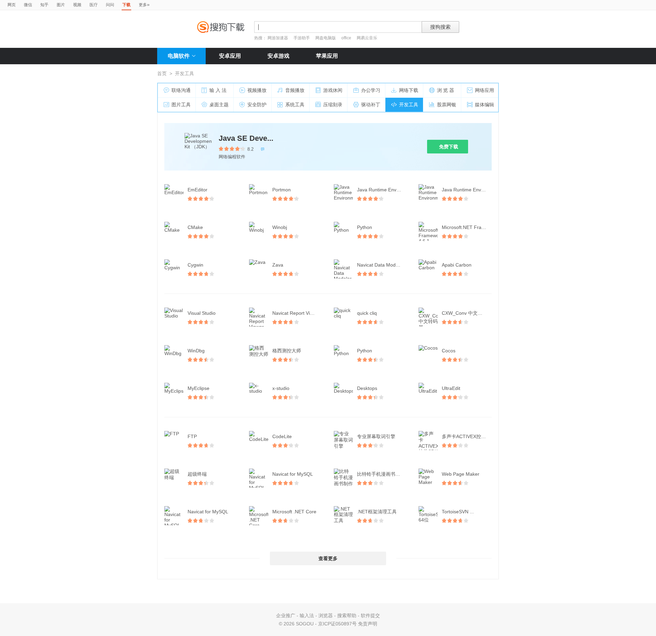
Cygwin (195, 265)
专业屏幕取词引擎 (376, 436)
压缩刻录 (332, 104)
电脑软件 (179, 56)
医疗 (94, 4)
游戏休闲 (332, 90)
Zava (277, 265)
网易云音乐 (367, 38)
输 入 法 (218, 90)
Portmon (281, 189)
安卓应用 (230, 56)
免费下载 (448, 146)
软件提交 (370, 615)
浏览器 (325, 615)
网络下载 (408, 90)
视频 (77, 4)
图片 (61, 4)
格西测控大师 (286, 350)
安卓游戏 (278, 56)
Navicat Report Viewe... (297, 313)
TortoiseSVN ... (458, 511)
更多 (144, 4)
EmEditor (197, 189)
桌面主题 (219, 104)
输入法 (307, 615)
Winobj (279, 227)
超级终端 (197, 474)
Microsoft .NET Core (294, 511)
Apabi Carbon (457, 265)
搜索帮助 (346, 615)
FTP (192, 436)
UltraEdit (451, 388)
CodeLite (282, 436)
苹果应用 (327, 56)
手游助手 (302, 38)
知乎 (44, 4)
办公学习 (370, 90)
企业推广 (285, 615)
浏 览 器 (445, 90)
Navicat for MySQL (292, 474)
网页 (12, 4)
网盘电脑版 (325, 38)
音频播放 (294, 90)
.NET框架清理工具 (377, 511)
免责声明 (367, 623)
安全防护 (256, 104)
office (346, 38)
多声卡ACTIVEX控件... (466, 436)
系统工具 (294, 104)
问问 (110, 4)
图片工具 (181, 104)
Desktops (367, 388)
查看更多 (328, 558)
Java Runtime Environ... (382, 189)
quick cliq (367, 313)
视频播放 (256, 90)
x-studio (280, 388)
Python (364, 227)
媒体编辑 (484, 104)
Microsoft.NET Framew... (467, 227)
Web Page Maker (460, 474)
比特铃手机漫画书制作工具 (382, 474)
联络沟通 (181, 90)
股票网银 (446, 104)
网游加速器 (278, 38)
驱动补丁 (370, 104)
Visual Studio (202, 313)
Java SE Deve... (246, 138)
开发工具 (408, 104)
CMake (195, 227)
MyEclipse (198, 388)
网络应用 (484, 90)
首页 (162, 73)
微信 (28, 4)
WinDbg (196, 350)
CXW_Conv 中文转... (464, 313)
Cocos (448, 350)
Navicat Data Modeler (380, 265)
